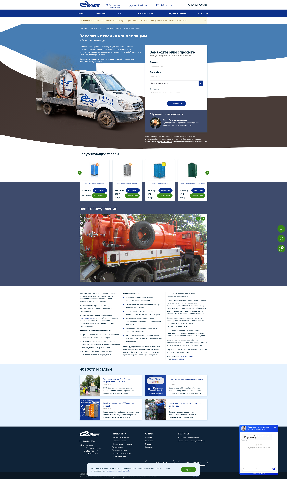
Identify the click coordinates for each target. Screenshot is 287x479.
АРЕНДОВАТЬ (99, 195)
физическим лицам (100, 49)
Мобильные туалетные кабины (190, 437)
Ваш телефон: (155, 72)
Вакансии (149, 441)
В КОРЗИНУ (99, 190)
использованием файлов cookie (117, 471)
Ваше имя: (154, 62)
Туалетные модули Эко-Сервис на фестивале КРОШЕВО (116, 380)
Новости (148, 437)
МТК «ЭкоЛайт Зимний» (94, 183)
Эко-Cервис (84, 28)
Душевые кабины (119, 456)
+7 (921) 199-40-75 (90, 454)
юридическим (85, 49)
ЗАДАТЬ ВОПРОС (159, 462)
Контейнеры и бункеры (121, 453)
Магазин (100, 13)
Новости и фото (145, 13)
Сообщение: (154, 89)
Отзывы (148, 444)
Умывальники (117, 447)
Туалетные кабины (119, 441)
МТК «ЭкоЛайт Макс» (160, 183)
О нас (81, 13)
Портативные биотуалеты (122, 444)
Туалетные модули (119, 450)
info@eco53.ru (186, 125)
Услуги (121, 13)
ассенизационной (87, 318)
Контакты (203, 13)
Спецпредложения (176, 13)
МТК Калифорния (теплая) (127, 183)
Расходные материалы (121, 437)
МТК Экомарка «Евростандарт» (193, 183)
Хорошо (188, 469)
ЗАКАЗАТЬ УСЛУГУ (193, 462)
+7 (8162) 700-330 (197, 4)
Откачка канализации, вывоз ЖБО (110, 28)
